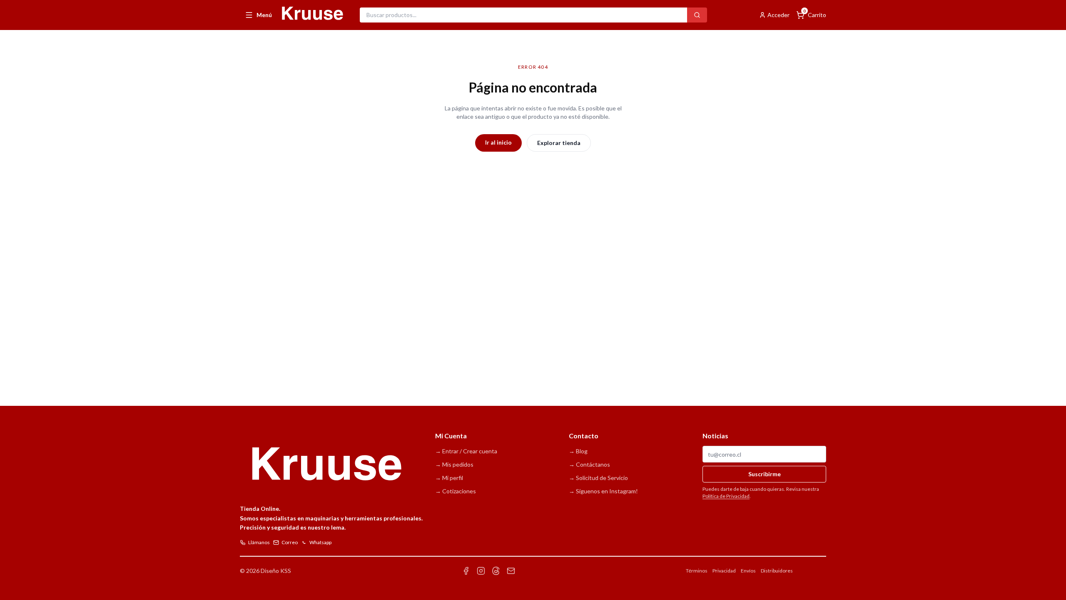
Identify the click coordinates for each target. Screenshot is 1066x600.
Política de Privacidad (726, 496)
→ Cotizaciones (455, 491)
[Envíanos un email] (511, 571)
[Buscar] (697, 15)
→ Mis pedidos (454, 464)
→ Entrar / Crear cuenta (466, 451)
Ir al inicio (498, 142)
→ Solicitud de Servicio (598, 477)
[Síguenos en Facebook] (466, 571)
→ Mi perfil (449, 477)
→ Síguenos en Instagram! (603, 491)
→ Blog (578, 451)
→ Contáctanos (589, 464)
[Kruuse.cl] (311, 14)
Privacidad (724, 571)
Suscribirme (764, 474)
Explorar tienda (558, 142)
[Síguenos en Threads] (496, 571)
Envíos (748, 571)
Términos (696, 571)
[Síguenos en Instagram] (481, 571)
